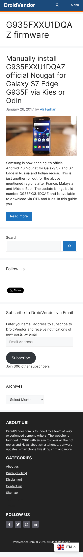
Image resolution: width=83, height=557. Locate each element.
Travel (10, 506)
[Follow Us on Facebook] (9, 524)
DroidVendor (19, 5)
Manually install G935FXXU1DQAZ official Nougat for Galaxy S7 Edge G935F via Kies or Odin (36, 79)
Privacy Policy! (16, 473)
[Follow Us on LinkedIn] (35, 524)
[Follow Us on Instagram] (26, 524)
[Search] (69, 246)
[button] (57, 5)
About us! (13, 466)
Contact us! (14, 486)
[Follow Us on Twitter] (18, 524)
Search (11, 237)
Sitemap (12, 493)
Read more (19, 216)
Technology (14, 499)
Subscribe (21, 357)
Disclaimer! (14, 479)
